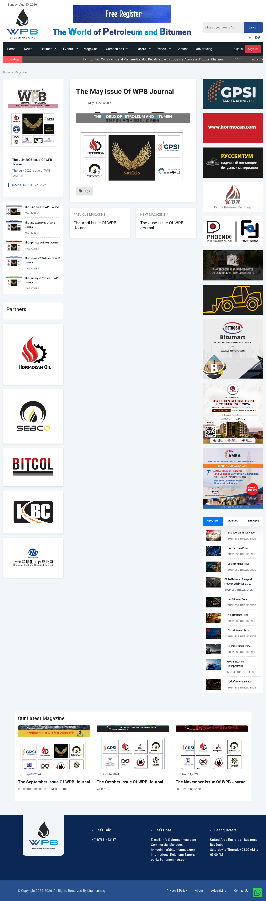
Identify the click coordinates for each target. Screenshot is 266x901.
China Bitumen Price (238, 630)
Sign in (238, 49)
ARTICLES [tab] (212, 521)
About (199, 891)
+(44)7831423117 (104, 839)
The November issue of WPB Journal (211, 782)
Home (11, 49)
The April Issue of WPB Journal (41, 243)
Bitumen (47, 49)
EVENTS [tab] (233, 521)
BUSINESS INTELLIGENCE (242, 539)
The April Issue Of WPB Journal (95, 225)
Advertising (204, 49)
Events (68, 49)
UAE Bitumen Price (238, 548)
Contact (182, 49)
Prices (162, 49)
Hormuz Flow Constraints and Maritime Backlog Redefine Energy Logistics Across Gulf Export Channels (122, 59)
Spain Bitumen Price (238, 564)
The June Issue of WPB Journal (42, 207)
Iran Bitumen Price (237, 599)
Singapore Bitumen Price (241, 533)
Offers (142, 49)
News (28, 49)
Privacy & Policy (177, 891)
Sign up (253, 49)
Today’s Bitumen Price (239, 681)
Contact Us (241, 891)
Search (253, 27)
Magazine (91, 49)
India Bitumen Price (234, 59)
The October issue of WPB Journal (130, 782)
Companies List (117, 49)
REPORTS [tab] (253, 521)
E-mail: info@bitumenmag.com (173, 839)
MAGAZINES (19, 185)
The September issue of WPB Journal (54, 782)
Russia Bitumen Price (239, 646)
